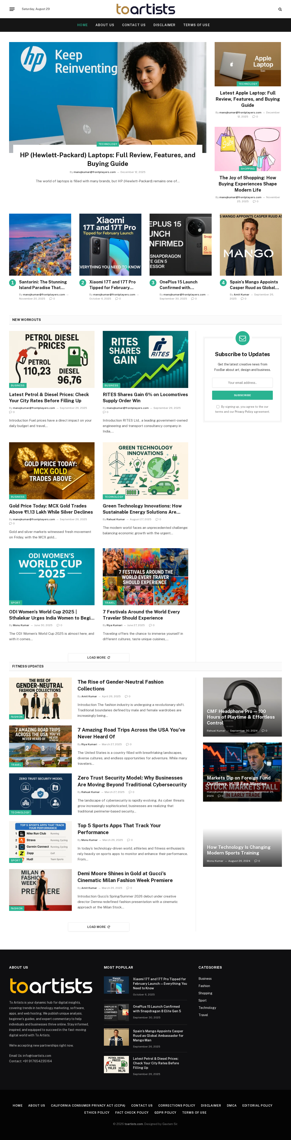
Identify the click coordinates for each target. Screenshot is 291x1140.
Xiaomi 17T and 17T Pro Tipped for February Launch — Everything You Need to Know (114, 285)
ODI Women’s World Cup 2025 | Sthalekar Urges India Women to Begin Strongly (51, 615)
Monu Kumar (21, 625)
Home (18, 1105)
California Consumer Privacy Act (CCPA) (88, 1105)
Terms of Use (196, 25)
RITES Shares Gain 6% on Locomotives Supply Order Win (145, 397)
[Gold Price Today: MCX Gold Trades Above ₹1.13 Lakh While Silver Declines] (52, 470)
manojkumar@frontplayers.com (95, 172)
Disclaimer (164, 25)
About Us (104, 25)
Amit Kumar (241, 294)
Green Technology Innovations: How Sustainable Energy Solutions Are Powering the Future (142, 509)
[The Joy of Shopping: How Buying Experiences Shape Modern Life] (248, 149)
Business (18, 385)
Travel (110, 602)
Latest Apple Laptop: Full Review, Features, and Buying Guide (248, 99)
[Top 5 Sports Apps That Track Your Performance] (40, 842)
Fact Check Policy (132, 1112)
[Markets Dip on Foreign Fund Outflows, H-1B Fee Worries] (242, 772)
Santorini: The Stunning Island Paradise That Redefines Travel (43, 285)
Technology (107, 144)
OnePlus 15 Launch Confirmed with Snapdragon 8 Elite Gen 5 (185, 285)
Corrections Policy (176, 1105)
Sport (15, 602)
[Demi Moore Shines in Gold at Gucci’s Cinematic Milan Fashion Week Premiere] (40, 890)
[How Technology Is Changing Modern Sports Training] (242, 837)
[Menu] (12, 9)
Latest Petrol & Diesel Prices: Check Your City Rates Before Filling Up (49, 397)
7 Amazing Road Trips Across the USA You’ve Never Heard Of (131, 733)
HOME (82, 25)
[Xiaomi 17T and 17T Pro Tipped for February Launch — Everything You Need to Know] (110, 245)
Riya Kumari (114, 625)
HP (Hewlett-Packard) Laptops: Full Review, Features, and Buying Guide (108, 159)
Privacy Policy (244, 411)
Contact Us (134, 25)
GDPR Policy (165, 1112)
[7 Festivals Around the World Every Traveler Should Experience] (145, 576)
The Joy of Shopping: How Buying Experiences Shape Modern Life (247, 184)
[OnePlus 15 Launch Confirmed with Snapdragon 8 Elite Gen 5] (181, 245)
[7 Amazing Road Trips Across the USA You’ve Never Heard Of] (40, 746)
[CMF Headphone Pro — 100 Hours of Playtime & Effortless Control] (242, 707)
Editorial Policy (257, 1105)
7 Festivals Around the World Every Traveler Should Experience (141, 615)
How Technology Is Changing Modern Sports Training (239, 850)
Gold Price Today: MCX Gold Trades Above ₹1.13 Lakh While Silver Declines (51, 509)
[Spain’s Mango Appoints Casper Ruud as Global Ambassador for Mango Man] (251, 245)
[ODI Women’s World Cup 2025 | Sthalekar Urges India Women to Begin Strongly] (52, 576)
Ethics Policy (97, 1112)
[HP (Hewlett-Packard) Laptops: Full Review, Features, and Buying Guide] (107, 97)
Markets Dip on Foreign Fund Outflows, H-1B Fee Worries (239, 781)
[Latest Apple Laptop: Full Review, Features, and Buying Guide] (248, 64)
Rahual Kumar (116, 519)
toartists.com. (134, 1124)
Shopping (248, 168)
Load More (96, 657)
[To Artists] (146, 9)
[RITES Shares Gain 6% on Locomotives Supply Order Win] (145, 359)
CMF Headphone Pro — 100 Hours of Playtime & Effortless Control (241, 717)
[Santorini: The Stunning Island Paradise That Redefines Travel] (40, 245)
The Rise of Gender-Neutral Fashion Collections (120, 685)
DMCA (232, 1105)
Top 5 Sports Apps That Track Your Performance (119, 828)
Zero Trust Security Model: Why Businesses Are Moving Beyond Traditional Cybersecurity (132, 781)
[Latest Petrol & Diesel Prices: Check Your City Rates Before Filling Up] (52, 359)
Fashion (17, 716)
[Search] (280, 9)
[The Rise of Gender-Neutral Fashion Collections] (40, 698)
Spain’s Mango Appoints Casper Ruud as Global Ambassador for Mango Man (254, 285)
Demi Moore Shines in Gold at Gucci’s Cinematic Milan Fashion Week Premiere (125, 876)
